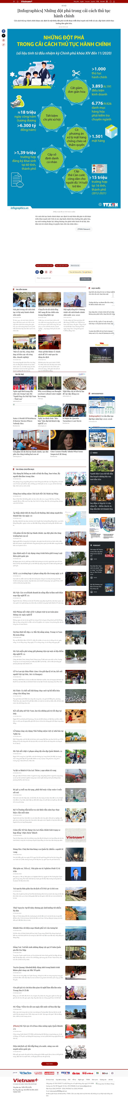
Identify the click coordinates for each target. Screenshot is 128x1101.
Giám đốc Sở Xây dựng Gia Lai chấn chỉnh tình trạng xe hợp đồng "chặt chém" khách (36, 831)
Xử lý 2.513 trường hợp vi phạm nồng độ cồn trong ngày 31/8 (38, 573)
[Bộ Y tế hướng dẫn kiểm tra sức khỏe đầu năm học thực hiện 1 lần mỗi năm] (75, 815)
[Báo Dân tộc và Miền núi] (82, 1073)
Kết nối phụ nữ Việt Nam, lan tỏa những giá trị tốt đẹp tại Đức (37, 712)
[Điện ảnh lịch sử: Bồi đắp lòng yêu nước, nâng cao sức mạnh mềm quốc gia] (75, 1052)
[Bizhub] (99, 1073)
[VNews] (52, 1073)
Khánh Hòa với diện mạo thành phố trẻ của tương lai (35, 928)
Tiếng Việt (76, 1)
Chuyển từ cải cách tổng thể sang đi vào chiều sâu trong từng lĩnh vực (48, 312)
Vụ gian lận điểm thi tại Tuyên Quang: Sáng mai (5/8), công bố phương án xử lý (101, 332)
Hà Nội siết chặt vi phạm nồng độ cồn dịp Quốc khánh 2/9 (37, 751)
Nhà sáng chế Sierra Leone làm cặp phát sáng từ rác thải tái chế (96, 552)
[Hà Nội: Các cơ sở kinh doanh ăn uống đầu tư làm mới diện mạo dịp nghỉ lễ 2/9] (75, 598)
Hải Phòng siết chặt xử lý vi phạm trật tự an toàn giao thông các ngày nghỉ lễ (35, 613)
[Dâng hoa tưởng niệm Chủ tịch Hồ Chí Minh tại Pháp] (75, 499)
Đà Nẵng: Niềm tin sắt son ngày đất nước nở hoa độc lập (36, 1006)
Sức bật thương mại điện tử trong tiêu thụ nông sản (96, 586)
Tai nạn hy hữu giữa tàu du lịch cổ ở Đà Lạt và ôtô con (35, 888)
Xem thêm (49, 1064)
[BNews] (92, 1073)
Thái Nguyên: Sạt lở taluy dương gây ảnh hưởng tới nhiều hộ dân (37, 909)
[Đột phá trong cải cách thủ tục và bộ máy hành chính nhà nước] (24, 299)
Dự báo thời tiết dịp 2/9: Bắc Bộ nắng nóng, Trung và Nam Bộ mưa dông (37, 633)
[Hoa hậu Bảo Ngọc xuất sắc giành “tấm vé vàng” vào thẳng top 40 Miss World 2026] (109, 569)
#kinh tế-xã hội (75, 265)
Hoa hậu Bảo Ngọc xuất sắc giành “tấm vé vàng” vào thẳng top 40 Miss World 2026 (96, 570)
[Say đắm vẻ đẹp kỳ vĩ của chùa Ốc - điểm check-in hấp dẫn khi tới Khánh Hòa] (102, 493)
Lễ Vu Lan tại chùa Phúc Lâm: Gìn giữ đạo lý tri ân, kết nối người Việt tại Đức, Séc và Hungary (37, 672)
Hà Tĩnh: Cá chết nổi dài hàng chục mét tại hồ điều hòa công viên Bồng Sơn (36, 692)
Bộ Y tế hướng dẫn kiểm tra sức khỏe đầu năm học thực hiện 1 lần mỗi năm (36, 811)
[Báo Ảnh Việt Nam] (44, 1073)
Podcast (96, 545)
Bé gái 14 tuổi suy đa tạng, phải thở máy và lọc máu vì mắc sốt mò (37, 791)
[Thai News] (112, 1073)
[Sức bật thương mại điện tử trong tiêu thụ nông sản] (109, 587)
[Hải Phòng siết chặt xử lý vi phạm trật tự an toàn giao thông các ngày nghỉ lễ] (75, 617)
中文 (97, 1)
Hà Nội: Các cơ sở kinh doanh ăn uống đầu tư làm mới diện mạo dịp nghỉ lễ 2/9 (38, 594)
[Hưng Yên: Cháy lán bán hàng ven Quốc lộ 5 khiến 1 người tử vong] (75, 855)
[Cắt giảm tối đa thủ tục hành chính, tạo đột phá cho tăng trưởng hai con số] (75, 538)
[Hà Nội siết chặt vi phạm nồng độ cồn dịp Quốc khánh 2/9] (75, 757)
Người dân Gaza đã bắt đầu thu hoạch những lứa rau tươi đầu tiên (101, 476)
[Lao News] (106, 1073)
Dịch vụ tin (95, 1079)
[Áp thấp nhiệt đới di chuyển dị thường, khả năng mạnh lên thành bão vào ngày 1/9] (75, 518)
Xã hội (64, 6)
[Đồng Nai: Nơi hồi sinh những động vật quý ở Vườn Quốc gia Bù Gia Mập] (75, 953)
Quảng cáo (103, 1079)
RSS (69, 1079)
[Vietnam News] (20, 1073)
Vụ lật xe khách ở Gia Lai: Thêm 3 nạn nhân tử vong (34, 770)
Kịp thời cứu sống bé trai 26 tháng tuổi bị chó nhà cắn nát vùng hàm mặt (102, 293)
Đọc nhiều (96, 288)
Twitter (3, 35)
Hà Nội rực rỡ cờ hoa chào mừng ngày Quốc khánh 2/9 (38, 1027)
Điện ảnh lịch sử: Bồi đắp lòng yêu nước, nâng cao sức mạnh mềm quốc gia (36, 1047)
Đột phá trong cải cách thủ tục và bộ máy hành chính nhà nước (24, 312)
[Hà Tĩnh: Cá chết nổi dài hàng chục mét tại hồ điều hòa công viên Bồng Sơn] (75, 696)
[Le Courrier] (33, 1073)
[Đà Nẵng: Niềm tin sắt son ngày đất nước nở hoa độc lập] (75, 1012)
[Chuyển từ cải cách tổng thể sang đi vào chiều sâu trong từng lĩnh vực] (49, 299)
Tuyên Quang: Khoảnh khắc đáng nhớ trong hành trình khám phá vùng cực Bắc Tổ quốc (36, 968)
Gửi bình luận (85, 279)
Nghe (95, 559)
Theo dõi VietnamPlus (76, 272)
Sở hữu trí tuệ (50, 1079)
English (82, 1)
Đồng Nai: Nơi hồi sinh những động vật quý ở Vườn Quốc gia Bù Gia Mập (37, 948)
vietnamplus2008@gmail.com (58, 1091)
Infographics (97, 394)
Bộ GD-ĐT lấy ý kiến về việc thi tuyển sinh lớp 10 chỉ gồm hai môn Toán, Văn (101, 322)
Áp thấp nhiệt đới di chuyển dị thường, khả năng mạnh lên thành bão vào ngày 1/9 (38, 514)
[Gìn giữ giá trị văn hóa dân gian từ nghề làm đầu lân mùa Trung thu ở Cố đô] (75, 993)
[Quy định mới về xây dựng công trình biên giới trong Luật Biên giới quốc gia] (75, 559)
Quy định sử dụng (61, 1079)
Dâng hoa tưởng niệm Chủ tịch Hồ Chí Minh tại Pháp (35, 493)
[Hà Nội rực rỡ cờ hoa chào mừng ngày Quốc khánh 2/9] (75, 1031)
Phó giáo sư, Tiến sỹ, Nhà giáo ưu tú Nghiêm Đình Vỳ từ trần (36, 869)
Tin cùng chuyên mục (25, 469)
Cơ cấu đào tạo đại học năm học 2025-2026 (101, 417)
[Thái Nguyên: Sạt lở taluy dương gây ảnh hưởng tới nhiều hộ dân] (75, 913)
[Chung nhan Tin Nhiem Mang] (105, 1083)
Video (95, 453)
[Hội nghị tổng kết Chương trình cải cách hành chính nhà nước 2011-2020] (75, 299)
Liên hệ (110, 1079)
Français (87, 1)
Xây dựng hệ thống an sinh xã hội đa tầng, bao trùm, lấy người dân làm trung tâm (36, 475)
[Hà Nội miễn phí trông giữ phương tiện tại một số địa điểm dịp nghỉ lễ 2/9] (75, 657)
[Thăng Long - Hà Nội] (107, 1)
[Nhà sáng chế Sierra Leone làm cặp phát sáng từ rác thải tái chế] (109, 552)
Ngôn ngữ (81, 1079)
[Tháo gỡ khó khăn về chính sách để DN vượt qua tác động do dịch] (49, 341)
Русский (102, 1)
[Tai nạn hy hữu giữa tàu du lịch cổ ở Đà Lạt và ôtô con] (75, 894)
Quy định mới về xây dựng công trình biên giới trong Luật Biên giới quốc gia (37, 554)
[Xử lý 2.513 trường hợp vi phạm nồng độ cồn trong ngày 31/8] (75, 579)
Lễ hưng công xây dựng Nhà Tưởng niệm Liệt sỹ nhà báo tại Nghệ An (38, 732)
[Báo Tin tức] (70, 1073)
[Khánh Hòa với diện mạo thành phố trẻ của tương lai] (75, 933)
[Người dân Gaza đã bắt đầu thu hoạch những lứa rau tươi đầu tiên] (102, 463)
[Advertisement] (64, 245)
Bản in (3, 40)
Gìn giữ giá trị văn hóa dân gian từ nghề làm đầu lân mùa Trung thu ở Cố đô (37, 989)
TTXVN (88, 1079)
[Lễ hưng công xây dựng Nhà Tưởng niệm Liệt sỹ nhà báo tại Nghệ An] (75, 736)
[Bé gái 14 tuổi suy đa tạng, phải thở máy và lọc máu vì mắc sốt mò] (75, 795)
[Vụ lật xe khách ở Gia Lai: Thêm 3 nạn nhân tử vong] (75, 776)
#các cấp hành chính (62, 265)
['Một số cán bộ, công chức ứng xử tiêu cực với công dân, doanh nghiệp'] (24, 341)
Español (93, 1)
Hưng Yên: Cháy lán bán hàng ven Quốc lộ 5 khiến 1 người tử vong (38, 850)
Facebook (3, 31)
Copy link (3, 45)
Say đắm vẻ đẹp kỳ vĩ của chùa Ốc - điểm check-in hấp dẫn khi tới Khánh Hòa (101, 506)
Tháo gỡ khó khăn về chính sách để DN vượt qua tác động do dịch (49, 354)
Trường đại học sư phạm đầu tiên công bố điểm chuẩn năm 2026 (101, 303)
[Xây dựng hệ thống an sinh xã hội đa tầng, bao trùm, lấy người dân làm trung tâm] (75, 479)
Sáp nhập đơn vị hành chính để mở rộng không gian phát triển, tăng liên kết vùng (102, 313)
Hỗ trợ (74, 1079)
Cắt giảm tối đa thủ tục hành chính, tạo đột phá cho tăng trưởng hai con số (37, 534)
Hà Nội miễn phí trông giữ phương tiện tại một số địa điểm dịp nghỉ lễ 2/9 (38, 652)
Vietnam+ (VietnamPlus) (26, 1)
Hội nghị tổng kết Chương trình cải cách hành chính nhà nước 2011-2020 (74, 312)
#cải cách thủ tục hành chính (44, 265)
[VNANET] (60, 1073)
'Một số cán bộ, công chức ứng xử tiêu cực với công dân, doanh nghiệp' (23, 354)
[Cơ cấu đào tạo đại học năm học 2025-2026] (102, 405)
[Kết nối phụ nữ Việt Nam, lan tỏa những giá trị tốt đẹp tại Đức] (75, 716)
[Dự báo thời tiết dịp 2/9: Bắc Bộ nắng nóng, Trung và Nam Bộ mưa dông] (75, 637)
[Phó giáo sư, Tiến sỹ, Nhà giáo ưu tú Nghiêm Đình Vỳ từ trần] (75, 874)
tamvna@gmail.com (86, 1086)
